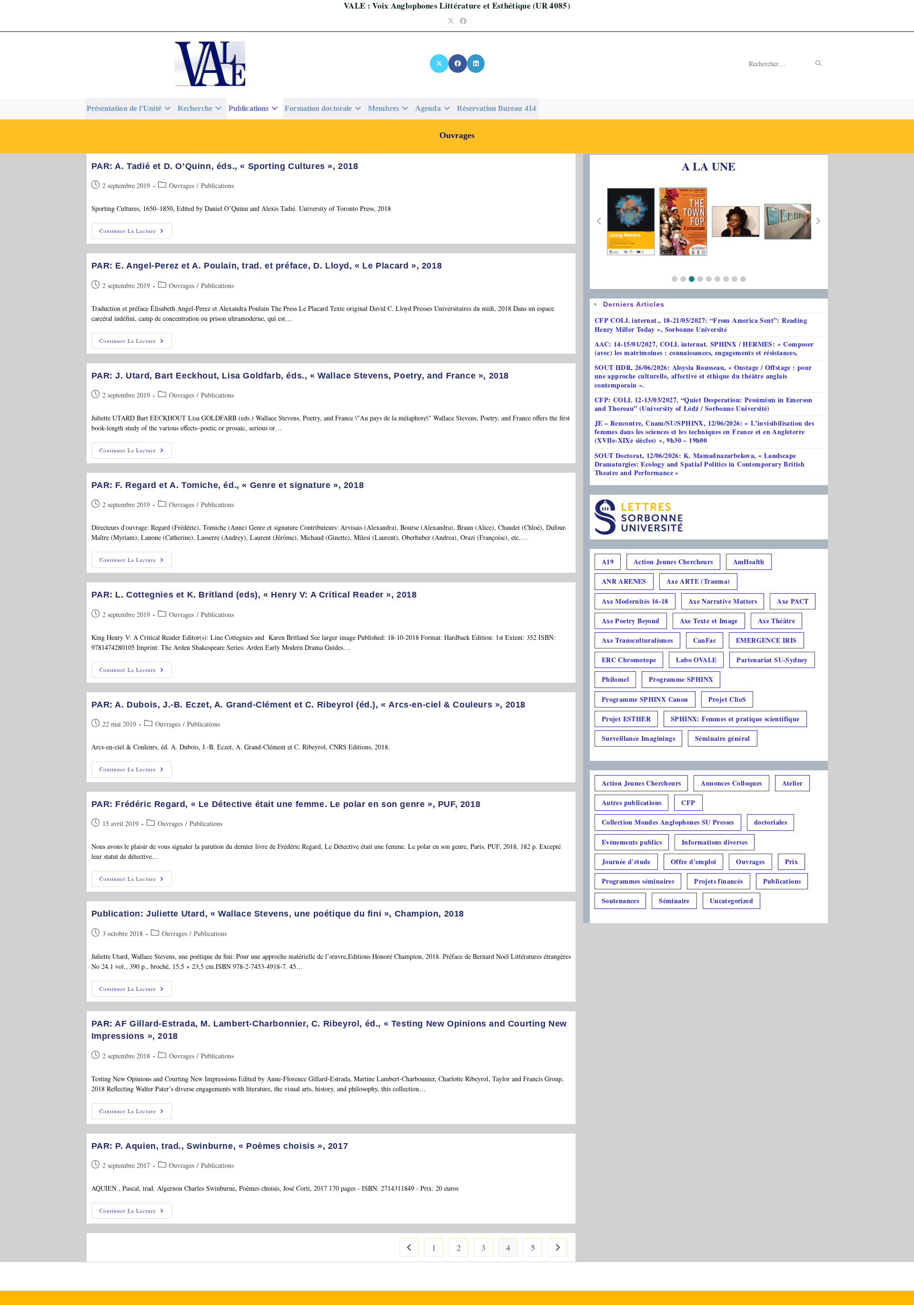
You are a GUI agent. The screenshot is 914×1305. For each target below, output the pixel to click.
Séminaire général (722, 738)
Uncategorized (731, 901)
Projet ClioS (727, 699)
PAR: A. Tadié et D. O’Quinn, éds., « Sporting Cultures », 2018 (224, 166)
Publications (217, 185)
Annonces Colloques (731, 783)
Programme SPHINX (681, 679)
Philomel (615, 679)
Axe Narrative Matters (722, 601)
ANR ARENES (624, 581)
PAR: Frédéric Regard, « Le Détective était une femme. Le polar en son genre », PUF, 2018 (286, 804)
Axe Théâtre (776, 621)
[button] (674, 279)
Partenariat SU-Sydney (771, 660)
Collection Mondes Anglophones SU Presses (668, 822)
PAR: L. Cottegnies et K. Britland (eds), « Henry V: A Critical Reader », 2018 (254, 594)
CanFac (704, 640)
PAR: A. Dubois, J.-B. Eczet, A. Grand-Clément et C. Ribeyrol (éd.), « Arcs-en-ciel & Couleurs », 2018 (308, 704)
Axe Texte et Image (709, 621)
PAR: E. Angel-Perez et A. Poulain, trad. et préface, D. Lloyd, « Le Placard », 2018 (266, 265)
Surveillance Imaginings (638, 738)
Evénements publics (632, 842)
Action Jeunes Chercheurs (673, 562)
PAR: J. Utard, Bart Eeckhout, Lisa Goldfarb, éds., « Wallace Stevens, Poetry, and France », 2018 (300, 375)
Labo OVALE (696, 660)
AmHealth (749, 562)
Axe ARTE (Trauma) (698, 581)
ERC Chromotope (629, 660)
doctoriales (770, 822)
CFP (688, 802)
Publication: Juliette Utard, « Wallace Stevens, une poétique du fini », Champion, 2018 (278, 913)
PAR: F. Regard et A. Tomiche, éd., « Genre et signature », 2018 (227, 485)
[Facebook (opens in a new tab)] (463, 21)
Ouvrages (181, 185)
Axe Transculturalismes (637, 640)
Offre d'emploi (693, 862)
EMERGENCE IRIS (766, 640)
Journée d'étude (626, 862)
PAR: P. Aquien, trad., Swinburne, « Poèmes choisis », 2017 (219, 1146)
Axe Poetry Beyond (631, 621)
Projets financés (718, 881)
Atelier (792, 783)
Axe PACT (792, 601)
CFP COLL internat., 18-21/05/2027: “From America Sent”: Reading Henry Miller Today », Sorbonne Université (701, 324)
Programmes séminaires (638, 881)
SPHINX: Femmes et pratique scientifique (735, 719)
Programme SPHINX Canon (645, 699)
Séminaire (674, 901)
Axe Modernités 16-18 (635, 601)
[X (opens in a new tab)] (451, 21)
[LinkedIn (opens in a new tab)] (476, 63)
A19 (608, 562)
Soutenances (620, 901)
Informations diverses (714, 842)
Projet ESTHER (626, 719)
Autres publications (632, 802)
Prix (791, 862)
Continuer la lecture (135, 232)
